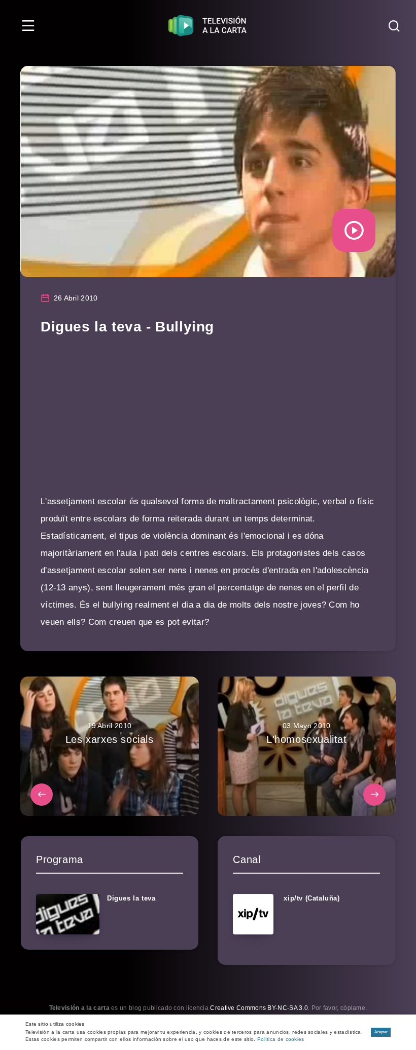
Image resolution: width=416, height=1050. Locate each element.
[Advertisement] (208, 422)
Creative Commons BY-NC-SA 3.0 (259, 1007)
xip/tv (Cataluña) (311, 898)
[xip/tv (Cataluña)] (253, 914)
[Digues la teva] (67, 914)
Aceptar (381, 1032)
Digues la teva (131, 898)
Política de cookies (280, 1039)
